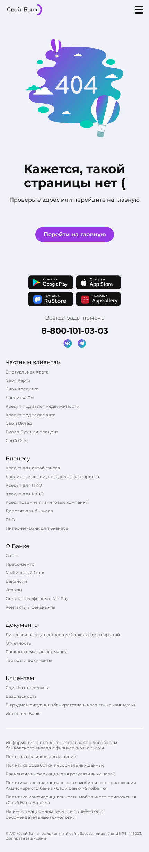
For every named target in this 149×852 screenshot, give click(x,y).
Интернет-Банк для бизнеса (37, 528)
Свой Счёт (17, 440)
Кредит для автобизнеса (33, 468)
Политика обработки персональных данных (55, 765)
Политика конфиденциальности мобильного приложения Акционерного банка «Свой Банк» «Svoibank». (71, 785)
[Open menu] (139, 10)
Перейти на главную (75, 234)
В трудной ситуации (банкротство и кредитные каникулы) (70, 705)
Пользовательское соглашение (41, 756)
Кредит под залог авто (31, 415)
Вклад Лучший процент (32, 431)
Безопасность (21, 696)
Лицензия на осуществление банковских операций (63, 634)
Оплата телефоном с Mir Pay (37, 598)
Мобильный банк (25, 572)
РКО (10, 519)
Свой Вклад (19, 423)
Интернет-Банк (23, 713)
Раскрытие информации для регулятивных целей (61, 773)
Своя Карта (18, 380)
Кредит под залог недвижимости (42, 406)
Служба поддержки (28, 687)
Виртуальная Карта (27, 372)
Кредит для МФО (25, 494)
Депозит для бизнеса (29, 510)
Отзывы (14, 589)
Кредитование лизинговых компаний (47, 502)
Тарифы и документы (29, 660)
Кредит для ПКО (24, 485)
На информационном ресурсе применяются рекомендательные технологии (55, 814)
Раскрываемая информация (37, 651)
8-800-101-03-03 (74, 331)
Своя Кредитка (22, 389)
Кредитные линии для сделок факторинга (52, 476)
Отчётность (18, 643)
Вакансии (16, 581)
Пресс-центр (20, 564)
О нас (12, 555)
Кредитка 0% (20, 397)
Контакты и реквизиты (30, 607)
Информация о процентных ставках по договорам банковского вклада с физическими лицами (61, 745)
